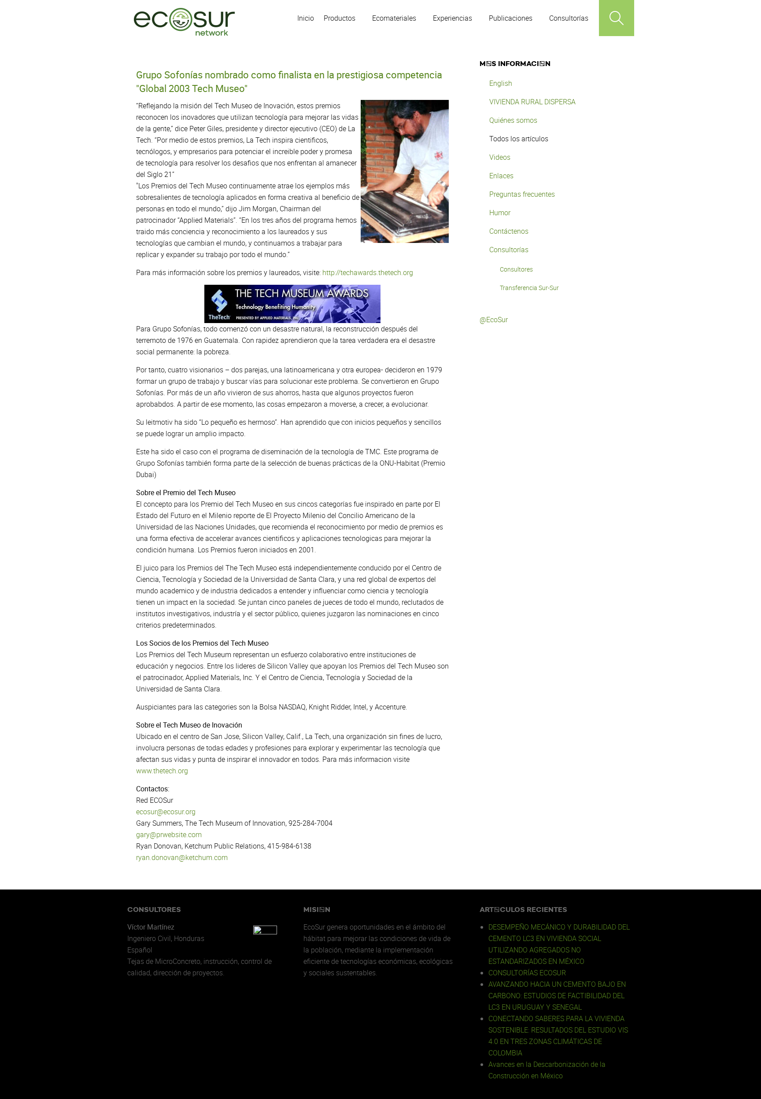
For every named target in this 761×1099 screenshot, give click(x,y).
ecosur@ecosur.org (166, 811)
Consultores (516, 269)
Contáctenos (508, 231)
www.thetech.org (162, 771)
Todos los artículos (518, 138)
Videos (499, 157)
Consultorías (508, 249)
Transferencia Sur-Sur (529, 287)
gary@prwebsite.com (169, 834)
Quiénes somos (513, 120)
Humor (499, 212)
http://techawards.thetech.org (367, 272)
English (500, 83)
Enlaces (501, 175)
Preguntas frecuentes (522, 194)
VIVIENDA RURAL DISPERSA (532, 102)
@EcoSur (494, 319)
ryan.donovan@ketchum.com (182, 857)
